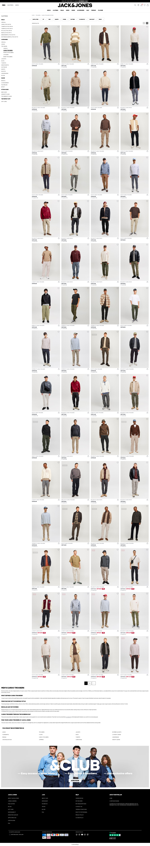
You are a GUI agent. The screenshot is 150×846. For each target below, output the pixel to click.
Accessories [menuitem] (80, 10)
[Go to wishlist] (144, 5)
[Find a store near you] (138, 5)
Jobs (110, 798)
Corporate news (114, 801)
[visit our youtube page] (82, 835)
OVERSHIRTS (5, 734)
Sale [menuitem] (87, 10)
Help (77, 795)
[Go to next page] (94, 683)
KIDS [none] (17, 5)
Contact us (79, 806)
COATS (40, 734)
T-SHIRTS (78, 737)
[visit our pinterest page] (85, 835)
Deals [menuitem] (62, 10)
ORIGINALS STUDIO (7, 739)
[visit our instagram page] (79, 835)
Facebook (44, 803)
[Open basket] (148, 5)
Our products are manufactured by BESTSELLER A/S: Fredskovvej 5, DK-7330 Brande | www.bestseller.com (123, 804)
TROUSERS (41, 732)
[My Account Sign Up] (75, 766)
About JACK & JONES (13, 798)
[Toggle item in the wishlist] (58, 27)
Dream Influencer (13, 815)
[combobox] (36, 19)
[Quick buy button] (58, 64)
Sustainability (12, 812)
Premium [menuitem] (93, 10)
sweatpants (68, 717)
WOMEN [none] (10, 5)
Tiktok (43, 806)
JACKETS (78, 732)
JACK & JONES (12, 795)
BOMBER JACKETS (116, 732)
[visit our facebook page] (76, 835)
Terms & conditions (81, 809)
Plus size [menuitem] (100, 10)
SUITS (77, 734)
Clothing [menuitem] (55, 10)
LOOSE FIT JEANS (116, 734)
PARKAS (4, 737)
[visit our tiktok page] (88, 835)
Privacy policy (80, 815)
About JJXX (45, 798)
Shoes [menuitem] (73, 10)
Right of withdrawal (81, 812)
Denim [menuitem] (67, 10)
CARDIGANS (79, 739)
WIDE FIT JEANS (116, 739)
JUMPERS (41, 739)
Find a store (11, 803)
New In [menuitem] (49, 10)
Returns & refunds (81, 803)
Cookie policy (79, 817)
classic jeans (12, 711)
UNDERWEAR (115, 737)
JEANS (4, 732)
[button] (46, 44)
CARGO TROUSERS (43, 737)
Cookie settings (75, 844)
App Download (12, 817)
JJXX (43, 795)
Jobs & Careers (12, 801)
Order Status (79, 798)
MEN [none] (3, 5)
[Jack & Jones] (75, 6)
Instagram (45, 801)
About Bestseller (115, 795)
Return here (79, 801)
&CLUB (9, 806)
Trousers (38, 15)
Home (33, 15)
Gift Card (10, 809)
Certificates (11, 820)
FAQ (9, 823)
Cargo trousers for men (47, 15)
